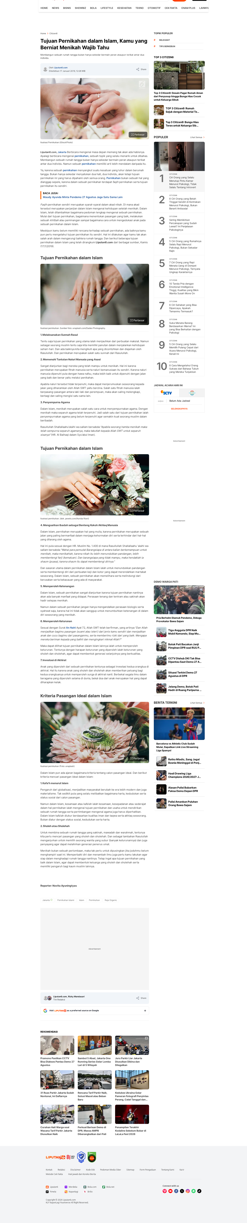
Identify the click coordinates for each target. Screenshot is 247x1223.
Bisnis (67, 7)
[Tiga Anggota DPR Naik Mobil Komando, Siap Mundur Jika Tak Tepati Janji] (161, 632)
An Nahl (71, 627)
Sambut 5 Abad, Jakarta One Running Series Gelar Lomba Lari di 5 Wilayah (94, 1061)
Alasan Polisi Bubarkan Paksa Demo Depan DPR (183, 789)
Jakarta (62, 152)
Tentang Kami (167, 1169)
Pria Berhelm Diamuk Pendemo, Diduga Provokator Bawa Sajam (179, 619)
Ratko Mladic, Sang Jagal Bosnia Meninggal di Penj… (184, 761)
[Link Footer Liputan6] (60, 1157)
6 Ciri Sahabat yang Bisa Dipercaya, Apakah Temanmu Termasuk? (183, 308)
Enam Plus (188, 7)
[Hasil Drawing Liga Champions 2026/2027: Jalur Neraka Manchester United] (161, 775)
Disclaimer (75, 1169)
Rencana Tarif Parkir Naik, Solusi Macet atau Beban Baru (92, 1096)
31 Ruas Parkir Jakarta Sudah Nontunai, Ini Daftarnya (57, 1094)
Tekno (139, 7)
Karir (182, 1169)
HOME (44, 7)
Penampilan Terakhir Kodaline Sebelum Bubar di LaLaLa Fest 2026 (130, 1130)
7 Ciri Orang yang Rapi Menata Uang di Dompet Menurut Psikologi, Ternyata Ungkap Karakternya (184, 267)
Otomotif (154, 7)
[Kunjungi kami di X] (182, 1191)
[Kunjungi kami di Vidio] (165, 1191)
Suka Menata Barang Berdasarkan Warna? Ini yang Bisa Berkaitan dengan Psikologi (184, 327)
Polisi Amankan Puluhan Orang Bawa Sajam (183, 803)
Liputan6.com (61, 67)
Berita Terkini (165, 702)
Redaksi (61, 1169)
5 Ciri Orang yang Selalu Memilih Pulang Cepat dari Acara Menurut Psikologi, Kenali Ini (183, 349)
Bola (93, 7)
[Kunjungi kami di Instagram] (188, 1191)
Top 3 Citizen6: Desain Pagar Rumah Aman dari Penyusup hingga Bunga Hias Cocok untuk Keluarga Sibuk (178, 96)
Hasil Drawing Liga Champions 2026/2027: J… (184, 775)
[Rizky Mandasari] (49, 998)
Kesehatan (124, 7)
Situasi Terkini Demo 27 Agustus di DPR (182, 674)
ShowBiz (80, 7)
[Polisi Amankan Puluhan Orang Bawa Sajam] (161, 803)
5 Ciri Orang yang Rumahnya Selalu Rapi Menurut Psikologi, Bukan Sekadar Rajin (185, 246)
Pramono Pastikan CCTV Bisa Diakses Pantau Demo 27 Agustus (57, 1061)
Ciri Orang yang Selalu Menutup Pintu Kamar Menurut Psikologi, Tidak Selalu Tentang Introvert (183, 182)
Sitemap (130, 1169)
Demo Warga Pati (166, 581)
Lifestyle (107, 7)
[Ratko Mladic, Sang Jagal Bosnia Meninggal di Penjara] (161, 761)
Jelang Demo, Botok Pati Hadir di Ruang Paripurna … (185, 688)
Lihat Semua (196, 137)
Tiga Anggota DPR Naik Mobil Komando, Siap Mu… (184, 632)
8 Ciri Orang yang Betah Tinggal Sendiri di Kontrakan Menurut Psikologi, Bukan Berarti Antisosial (184, 203)
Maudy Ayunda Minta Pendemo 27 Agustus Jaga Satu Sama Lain (83, 197)
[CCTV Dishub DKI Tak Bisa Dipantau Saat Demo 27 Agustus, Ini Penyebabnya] (161, 660)
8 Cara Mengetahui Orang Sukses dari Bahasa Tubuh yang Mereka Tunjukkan (184, 368)
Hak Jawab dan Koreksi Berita (82, 1174)
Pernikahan (113, 178)
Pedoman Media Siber (110, 1169)
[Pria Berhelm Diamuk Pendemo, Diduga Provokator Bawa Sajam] (179, 599)
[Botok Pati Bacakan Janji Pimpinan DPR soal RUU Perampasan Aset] (161, 646)
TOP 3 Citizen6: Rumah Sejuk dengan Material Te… (182, 110)
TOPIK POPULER (163, 33)
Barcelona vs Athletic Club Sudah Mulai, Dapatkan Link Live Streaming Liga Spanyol (177, 747)
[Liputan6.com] (45, 69)
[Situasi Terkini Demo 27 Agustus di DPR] (161, 674)
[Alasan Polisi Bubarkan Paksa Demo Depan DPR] (161, 789)
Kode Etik (90, 1169)
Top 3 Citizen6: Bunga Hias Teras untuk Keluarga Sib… (182, 124)
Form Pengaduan (148, 1169)
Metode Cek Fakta (54, 1174)
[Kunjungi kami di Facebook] (176, 1191)
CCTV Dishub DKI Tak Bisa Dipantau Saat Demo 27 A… (185, 660)
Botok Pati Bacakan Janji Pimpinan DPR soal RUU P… (184, 646)
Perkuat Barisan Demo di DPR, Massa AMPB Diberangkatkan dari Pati (92, 1130)
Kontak (49, 1169)
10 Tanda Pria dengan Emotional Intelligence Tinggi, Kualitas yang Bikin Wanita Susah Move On (183, 288)
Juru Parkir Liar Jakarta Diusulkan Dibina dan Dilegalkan (128, 1061)
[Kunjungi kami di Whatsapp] (193, 1191)
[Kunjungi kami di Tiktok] (199, 1191)
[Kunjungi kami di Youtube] (170, 1191)
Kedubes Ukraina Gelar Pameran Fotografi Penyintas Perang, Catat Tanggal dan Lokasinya (132, 1096)
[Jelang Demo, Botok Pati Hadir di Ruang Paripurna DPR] (161, 688)
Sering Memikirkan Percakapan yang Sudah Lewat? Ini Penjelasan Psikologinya (183, 224)
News (55, 7)
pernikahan (81, 156)
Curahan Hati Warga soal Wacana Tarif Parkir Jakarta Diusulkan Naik (56, 1130)
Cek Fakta (171, 7)
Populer (161, 137)
